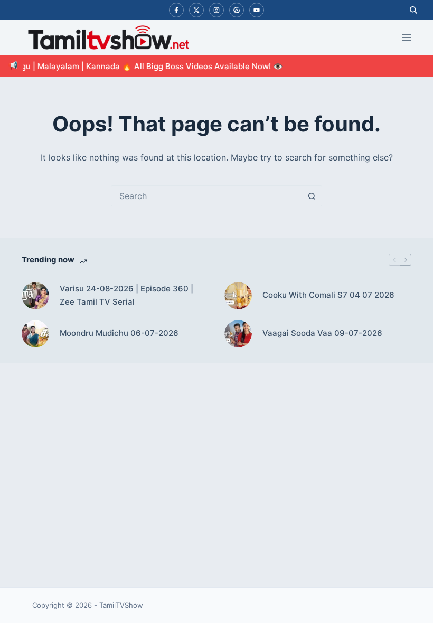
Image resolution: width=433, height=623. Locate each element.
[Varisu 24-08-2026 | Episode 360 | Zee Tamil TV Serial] (35, 295)
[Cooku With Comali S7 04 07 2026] (238, 295)
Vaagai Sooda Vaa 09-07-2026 (322, 333)
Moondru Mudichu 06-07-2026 (119, 333)
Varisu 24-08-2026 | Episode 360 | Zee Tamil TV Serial (126, 295)
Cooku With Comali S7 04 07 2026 (328, 295)
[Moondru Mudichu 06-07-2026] (35, 333)
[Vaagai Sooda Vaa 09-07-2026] (238, 333)
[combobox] (206, 195)
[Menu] (406, 37)
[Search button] (312, 196)
